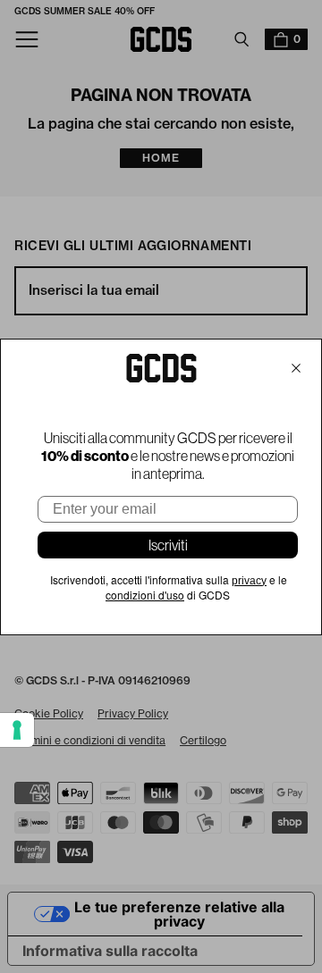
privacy (249, 581)
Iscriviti (168, 545)
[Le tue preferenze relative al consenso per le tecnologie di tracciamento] (17, 730)
